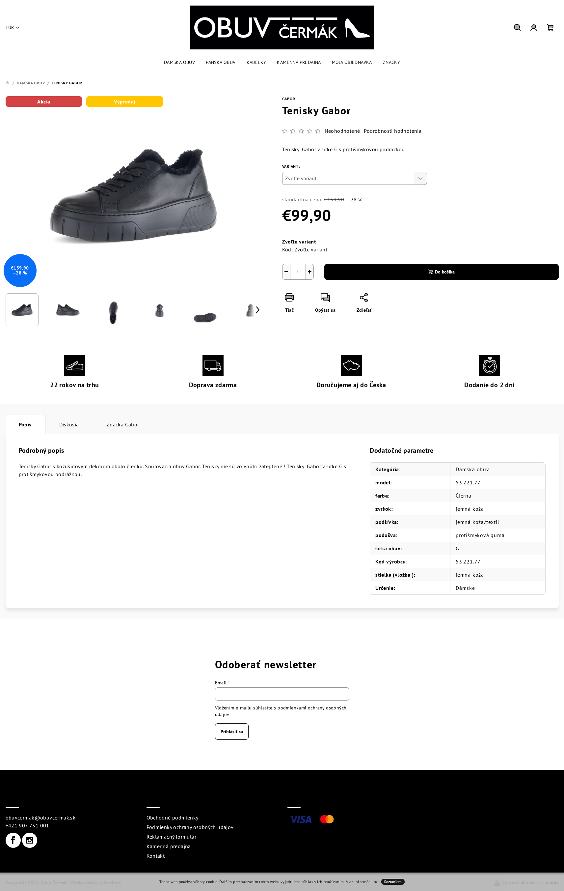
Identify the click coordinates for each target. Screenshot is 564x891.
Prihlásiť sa (232, 731)
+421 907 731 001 (27, 825)
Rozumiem (393, 881)
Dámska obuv (472, 469)
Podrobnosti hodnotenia (392, 131)
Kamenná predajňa (169, 846)
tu (375, 881)
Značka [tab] (123, 424)
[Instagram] (29, 840)
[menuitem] (179, 62)
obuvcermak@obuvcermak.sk (41, 817)
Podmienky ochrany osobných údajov (190, 827)
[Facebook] (13, 840)
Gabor (288, 98)
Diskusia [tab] (69, 424)
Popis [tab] (25, 424)
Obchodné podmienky (173, 817)
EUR (10, 27)
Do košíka (445, 272)
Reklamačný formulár (172, 836)
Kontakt (156, 855)
